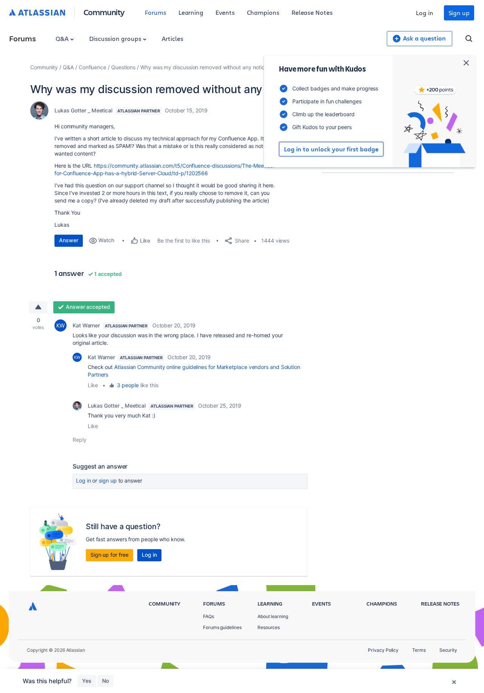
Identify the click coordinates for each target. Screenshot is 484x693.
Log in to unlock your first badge (331, 149)
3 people (127, 385)
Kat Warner (86, 325)
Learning (190, 12)
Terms (419, 650)
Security (448, 650)
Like (93, 385)
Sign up (459, 13)
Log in (424, 13)
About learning (273, 616)
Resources (269, 627)
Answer (68, 240)
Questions (123, 67)
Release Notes (312, 12)
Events (225, 12)
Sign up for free (109, 554)
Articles (172, 38)
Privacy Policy (383, 650)
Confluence (92, 67)
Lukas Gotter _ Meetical (83, 110)
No (105, 680)
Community (104, 11)
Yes (87, 680)
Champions (263, 12)
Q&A (63, 38)
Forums (155, 12)
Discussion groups (116, 38)
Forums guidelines (222, 627)
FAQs (208, 616)
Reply (80, 439)
